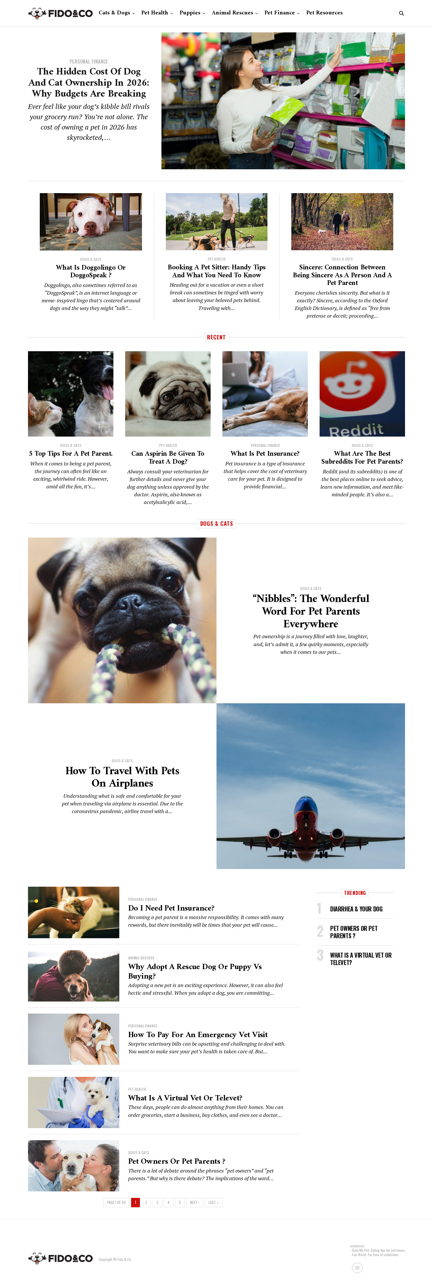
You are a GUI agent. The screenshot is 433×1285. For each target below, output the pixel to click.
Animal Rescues (232, 13)
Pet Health (154, 13)
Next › (194, 1202)
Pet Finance (280, 13)
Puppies (190, 13)
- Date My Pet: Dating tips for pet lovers (377, 1250)
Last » (214, 1202)
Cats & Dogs (114, 13)
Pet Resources (324, 13)
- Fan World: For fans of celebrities (374, 1254)
